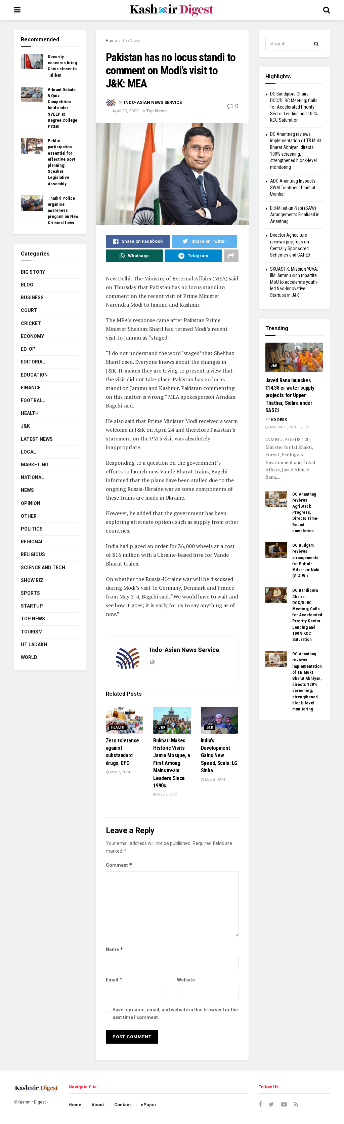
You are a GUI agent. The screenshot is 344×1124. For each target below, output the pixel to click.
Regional (32, 541)
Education (34, 375)
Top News (131, 40)
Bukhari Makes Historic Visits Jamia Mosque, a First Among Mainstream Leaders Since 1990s (171, 763)
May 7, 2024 (119, 772)
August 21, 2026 (282, 427)
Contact (122, 1104)
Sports (30, 593)
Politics (32, 529)
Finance (31, 387)
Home (111, 40)
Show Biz (32, 580)
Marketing (34, 464)
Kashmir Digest (31, 1102)
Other (29, 516)
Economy (32, 336)
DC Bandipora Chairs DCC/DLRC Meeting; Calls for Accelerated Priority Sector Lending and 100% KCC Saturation (294, 107)
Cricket (31, 323)
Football (33, 400)
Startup (32, 606)
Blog (27, 284)
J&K (162, 727)
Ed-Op (28, 349)
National (32, 477)
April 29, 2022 (125, 110)
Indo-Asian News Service (153, 102)
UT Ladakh (34, 644)
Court (29, 310)
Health (118, 727)
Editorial (33, 361)
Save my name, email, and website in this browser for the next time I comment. (175, 1013)
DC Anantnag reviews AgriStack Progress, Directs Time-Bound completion (305, 512)
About (97, 1104)
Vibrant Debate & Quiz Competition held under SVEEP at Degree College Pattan (62, 108)
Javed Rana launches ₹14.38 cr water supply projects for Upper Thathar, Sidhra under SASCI (289, 395)
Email (114, 979)
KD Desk (279, 420)
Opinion (30, 503)
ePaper (149, 1104)
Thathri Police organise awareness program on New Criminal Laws (63, 210)
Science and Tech (43, 567)
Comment (119, 865)
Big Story (33, 272)
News (27, 490)
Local (28, 452)
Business (32, 297)
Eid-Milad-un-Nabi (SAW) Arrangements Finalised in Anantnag (294, 214)
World (29, 657)
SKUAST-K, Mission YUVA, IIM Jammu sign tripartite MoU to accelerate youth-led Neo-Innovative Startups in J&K (294, 282)
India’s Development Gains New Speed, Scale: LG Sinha (219, 755)
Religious (33, 554)
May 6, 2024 (166, 794)
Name (114, 949)
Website (186, 979)
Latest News (37, 439)
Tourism (32, 631)
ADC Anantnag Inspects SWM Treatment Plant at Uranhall (292, 187)
